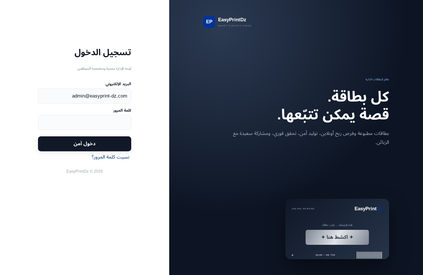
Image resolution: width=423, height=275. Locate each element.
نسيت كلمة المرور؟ (110, 157)
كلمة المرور (122, 110)
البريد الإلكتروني (118, 84)
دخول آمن (85, 143)
